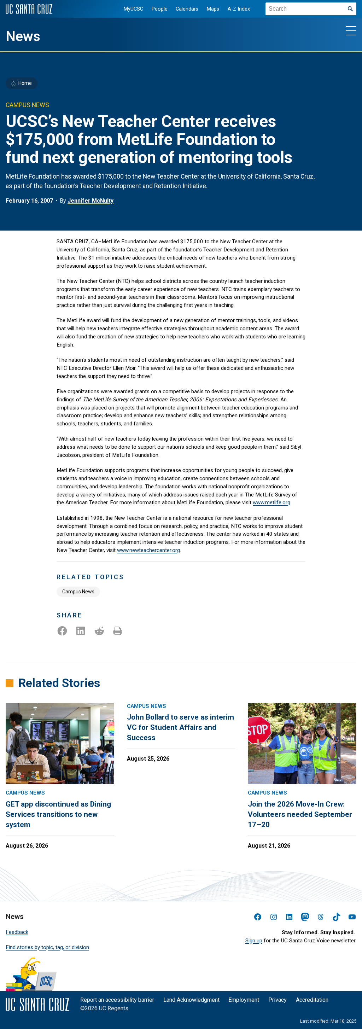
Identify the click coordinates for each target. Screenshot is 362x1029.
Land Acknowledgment (191, 999)
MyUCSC (133, 9)
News (23, 36)
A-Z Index (239, 9)
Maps (213, 9)
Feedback (17, 932)
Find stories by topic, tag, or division (47, 947)
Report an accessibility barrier (117, 999)
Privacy (277, 999)
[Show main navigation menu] (351, 30)
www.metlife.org (271, 502)
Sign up (253, 940)
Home (25, 83)
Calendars (187, 9)
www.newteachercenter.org (148, 550)
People (160, 9)
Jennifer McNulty (90, 200)
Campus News (78, 591)
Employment (243, 999)
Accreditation (312, 999)
